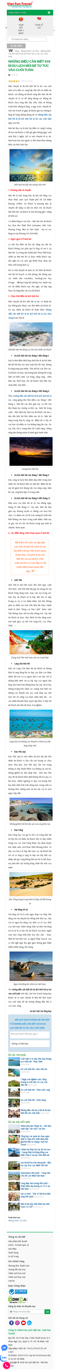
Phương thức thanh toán (18, 1265)
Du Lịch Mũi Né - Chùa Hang (33, 1100)
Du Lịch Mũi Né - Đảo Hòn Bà (34, 1069)
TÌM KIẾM (17, 46)
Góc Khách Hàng (16, 1261)
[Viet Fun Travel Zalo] (29, 1322)
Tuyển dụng (13, 1252)
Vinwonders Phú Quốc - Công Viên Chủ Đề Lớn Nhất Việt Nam (35, 1174)
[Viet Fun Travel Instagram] (17, 1322)
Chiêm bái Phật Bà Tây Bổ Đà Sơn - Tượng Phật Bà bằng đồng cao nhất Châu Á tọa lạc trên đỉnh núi (35, 1152)
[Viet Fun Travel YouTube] (23, 1322)
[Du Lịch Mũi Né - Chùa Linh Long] (14, 1092)
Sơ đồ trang (13, 1256)
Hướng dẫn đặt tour (17, 1269)
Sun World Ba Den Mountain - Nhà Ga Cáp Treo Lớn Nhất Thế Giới (36, 1164)
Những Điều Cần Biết (30, 51)
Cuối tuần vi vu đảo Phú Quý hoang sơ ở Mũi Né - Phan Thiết (36, 1060)
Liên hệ (11, 1280)
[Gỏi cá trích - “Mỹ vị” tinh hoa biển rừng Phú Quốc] (14, 1196)
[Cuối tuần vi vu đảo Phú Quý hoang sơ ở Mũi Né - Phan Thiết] (14, 1061)
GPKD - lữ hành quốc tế (18, 1245)
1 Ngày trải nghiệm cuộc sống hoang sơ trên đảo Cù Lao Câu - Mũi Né (34, 1082)
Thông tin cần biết (16, 1236)
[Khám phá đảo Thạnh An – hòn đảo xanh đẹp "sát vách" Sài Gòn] (14, 1128)
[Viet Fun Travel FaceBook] (11, 1322)
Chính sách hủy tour (17, 1277)
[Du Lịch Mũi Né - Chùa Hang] (14, 1103)
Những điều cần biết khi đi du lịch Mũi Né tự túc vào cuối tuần (29, 54)
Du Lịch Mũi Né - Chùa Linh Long (35, 1089)
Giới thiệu (12, 1248)
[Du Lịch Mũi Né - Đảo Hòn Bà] (14, 1072)
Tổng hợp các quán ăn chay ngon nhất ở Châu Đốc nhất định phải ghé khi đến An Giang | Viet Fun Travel (35, 1140)
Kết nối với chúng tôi (18, 1317)
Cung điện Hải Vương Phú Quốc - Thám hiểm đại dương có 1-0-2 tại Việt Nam (35, 1186)
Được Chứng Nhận (16, 1285)
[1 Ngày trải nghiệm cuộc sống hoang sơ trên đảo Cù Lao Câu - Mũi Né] (14, 1082)
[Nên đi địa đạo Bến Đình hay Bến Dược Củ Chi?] (14, 1207)
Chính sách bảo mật (16, 1273)
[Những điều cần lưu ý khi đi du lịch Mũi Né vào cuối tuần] (14, 1113)
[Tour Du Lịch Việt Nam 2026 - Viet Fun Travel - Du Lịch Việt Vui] (20, 4)
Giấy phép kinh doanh (17, 1241)
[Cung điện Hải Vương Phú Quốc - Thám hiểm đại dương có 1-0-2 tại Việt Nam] (14, 1186)
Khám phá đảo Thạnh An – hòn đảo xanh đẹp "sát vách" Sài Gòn (36, 1127)
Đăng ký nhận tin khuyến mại (21, 1306)
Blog (17, 51)
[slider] (14, 81)
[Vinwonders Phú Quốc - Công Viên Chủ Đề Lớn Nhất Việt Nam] (14, 1176)
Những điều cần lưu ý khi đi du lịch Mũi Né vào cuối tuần (36, 1111)
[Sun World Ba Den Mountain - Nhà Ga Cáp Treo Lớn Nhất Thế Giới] (14, 1165)
